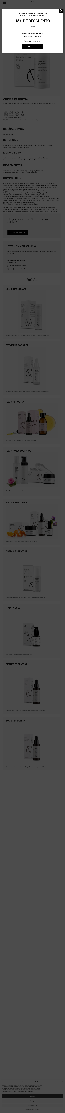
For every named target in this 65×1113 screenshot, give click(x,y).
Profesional (28, 36)
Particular (38, 36)
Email (32, 27)
